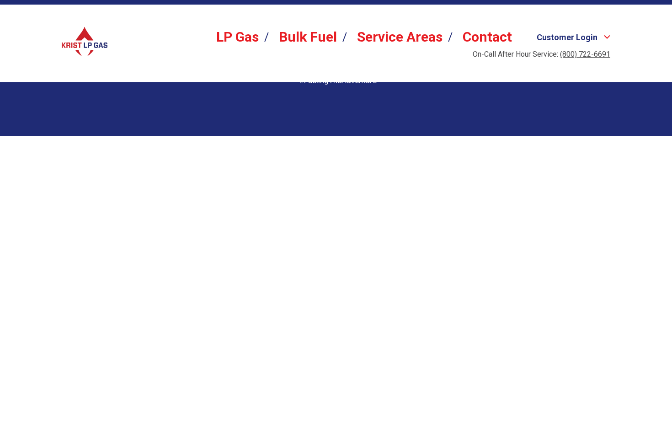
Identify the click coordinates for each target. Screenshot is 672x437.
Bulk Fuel (308, 37)
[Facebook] (305, 96)
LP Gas (237, 37)
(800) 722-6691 (585, 54)
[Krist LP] (84, 41)
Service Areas (400, 37)
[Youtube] (369, 96)
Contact (487, 37)
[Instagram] (337, 96)
